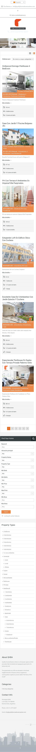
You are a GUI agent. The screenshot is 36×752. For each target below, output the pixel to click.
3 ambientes (8, 599)
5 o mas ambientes (9, 553)
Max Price (4, 490)
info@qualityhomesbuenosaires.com (24, 6)
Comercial (6, 556)
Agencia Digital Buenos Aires (30, 724)
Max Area (4, 503)
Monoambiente (8, 577)
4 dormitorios (7, 545)
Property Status (6, 457)
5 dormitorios (10, 624)
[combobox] (17, 453)
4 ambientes (8, 602)
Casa (6, 617)
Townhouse (8, 641)
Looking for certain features (11, 516)
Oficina (7, 567)
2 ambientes (8, 595)
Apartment (8, 613)
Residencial (7, 588)
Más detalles (6, 103)
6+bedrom (8, 609)
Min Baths (4, 477)
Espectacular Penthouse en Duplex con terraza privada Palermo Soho (17, 361)
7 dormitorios (10, 627)
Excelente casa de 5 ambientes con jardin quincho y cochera (17, 298)
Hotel (6, 560)
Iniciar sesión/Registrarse (19, 15)
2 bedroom (7, 531)
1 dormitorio (8, 592)
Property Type (5, 464)
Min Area (4, 497)
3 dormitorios (7, 538)
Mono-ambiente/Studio (11, 638)
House (5, 574)
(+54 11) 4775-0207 (19, 32)
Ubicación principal (7, 450)
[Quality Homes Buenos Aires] (18, 23)
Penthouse (6, 581)
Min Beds (4, 470)
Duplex (5, 570)
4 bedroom (8, 606)
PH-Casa (6, 585)
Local (6, 563)
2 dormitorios (7, 535)
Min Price (4, 484)
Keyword (4, 444)
